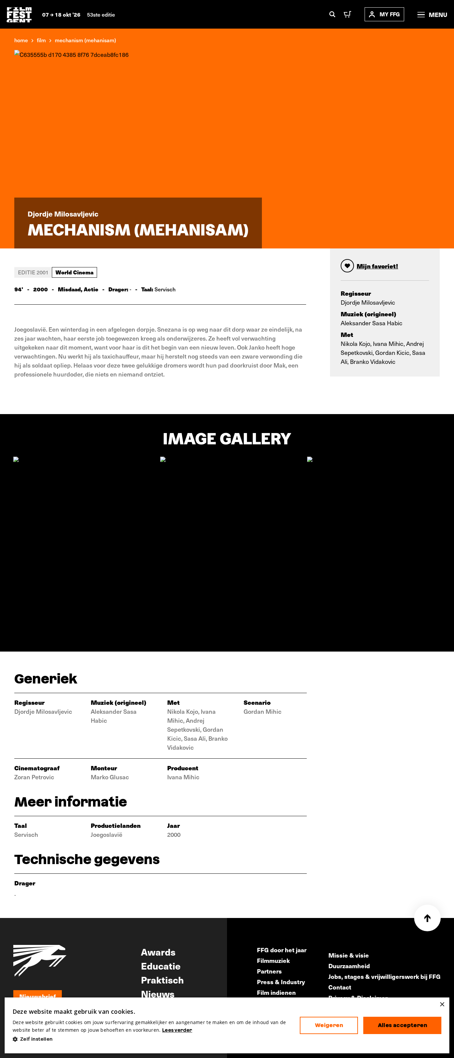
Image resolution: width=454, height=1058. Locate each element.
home (21, 40)
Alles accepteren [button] (402, 1025)
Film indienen (276, 992)
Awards (158, 951)
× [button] (441, 1004)
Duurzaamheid (349, 966)
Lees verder (177, 1030)
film (41, 40)
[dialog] (227, 1025)
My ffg (390, 14)
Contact (339, 987)
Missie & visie (348, 955)
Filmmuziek (273, 960)
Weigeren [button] (329, 1025)
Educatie (160, 965)
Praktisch (162, 979)
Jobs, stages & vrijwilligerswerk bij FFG (384, 976)
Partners (269, 971)
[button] (151, 1039)
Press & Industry (281, 982)
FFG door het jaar (281, 950)
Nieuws (157, 993)
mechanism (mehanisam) (85, 40)
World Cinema (74, 272)
